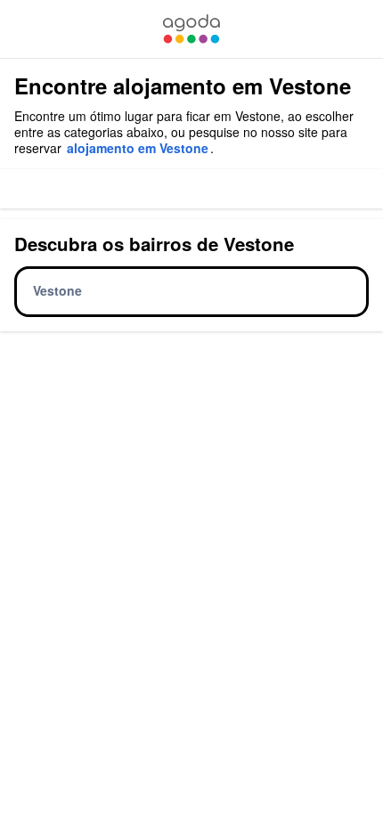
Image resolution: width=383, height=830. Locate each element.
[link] (191, 29)
